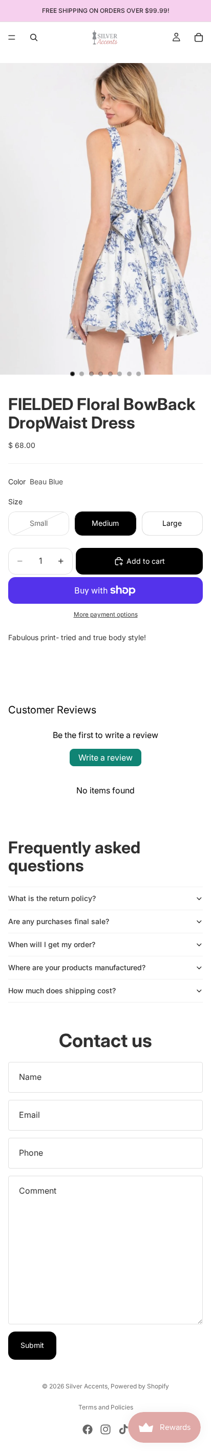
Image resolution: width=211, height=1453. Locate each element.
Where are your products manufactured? (76, 967)
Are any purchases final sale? (58, 921)
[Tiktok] (123, 1429)
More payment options (106, 614)
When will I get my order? (51, 944)
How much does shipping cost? (62, 990)
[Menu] (12, 37)
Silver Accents (87, 1386)
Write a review (105, 757)
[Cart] (198, 37)
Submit (32, 1345)
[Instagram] (105, 1429)
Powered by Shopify (140, 1386)
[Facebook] (87, 1429)
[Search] (34, 37)
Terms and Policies (105, 1407)
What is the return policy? (52, 898)
